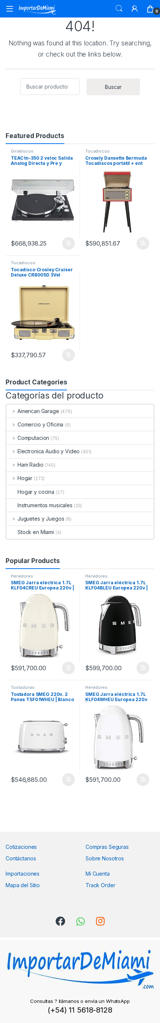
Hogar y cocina (35, 492)
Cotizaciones (21, 847)
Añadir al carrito (67, 243)
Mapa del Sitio (23, 885)
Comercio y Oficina (40, 424)
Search (119, 8)
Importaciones (22, 873)
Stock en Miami (35, 532)
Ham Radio (30, 464)
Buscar (113, 87)
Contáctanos (21, 858)
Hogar (24, 478)
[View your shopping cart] (150, 8)
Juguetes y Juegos (40, 518)
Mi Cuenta (98, 873)
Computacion (33, 438)
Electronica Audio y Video (48, 451)
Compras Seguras (107, 847)
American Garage (38, 411)
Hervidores (22, 576)
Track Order (100, 885)
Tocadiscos (97, 151)
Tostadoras (23, 687)
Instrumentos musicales (45, 505)
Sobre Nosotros (105, 858)
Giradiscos (22, 151)
